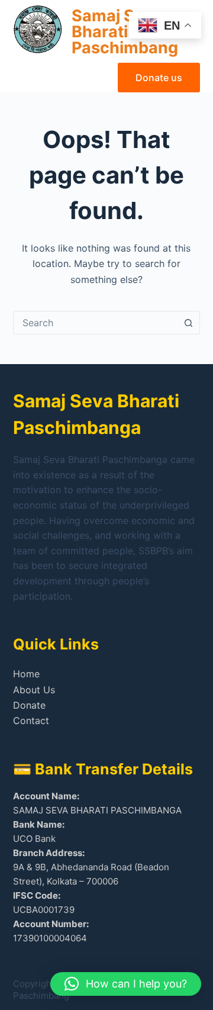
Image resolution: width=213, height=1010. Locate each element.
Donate (29, 705)
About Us (34, 690)
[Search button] (188, 322)
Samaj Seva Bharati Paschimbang (125, 31)
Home (26, 674)
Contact (31, 720)
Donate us (158, 77)
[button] (125, 984)
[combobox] (96, 322)
